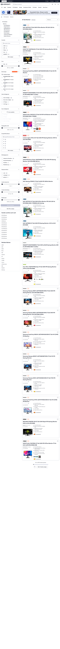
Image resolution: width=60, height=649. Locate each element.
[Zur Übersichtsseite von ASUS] (24, 47)
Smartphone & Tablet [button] (27, 7)
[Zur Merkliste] (55, 4)
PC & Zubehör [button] (15, 7)
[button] (35, 129)
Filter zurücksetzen (13, 205)
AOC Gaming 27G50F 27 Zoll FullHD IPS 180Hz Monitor (38, 181)
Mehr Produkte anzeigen (42, 466)
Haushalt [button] (39, 7)
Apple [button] (5, 7)
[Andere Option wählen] (57, 19)
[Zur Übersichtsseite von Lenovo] (24, 135)
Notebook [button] (9, 7)
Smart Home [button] (45, 7)
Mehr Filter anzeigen (10, 208)
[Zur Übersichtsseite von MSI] (24, 419)
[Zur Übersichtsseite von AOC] (24, 25)
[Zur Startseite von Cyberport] (5, 4)
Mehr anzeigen (13, 56)
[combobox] (52, 20)
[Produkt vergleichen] (31, 41)
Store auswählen (11, 112)
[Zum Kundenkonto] (52, 4)
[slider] (2, 66)
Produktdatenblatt (38, 82)
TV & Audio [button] (35, 7)
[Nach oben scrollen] (35, 467)
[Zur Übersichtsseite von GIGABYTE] (24, 90)
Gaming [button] (20, 7)
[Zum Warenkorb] (58, 4)
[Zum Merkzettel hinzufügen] (57, 25)
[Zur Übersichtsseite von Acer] (24, 264)
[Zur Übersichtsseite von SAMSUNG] (24, 68)
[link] (40, 34)
